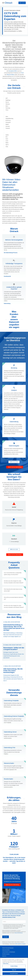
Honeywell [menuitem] (8, 122)
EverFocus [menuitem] (8, 120)
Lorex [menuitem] (7, 140)
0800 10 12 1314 (14, 461)
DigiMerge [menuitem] (8, 100)
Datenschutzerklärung (18, 932)
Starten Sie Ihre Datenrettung (14, 467)
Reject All (14, 969)
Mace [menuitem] (7, 106)
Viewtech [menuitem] (8, 128)
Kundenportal (7, 276)
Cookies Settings (13, 966)
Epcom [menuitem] (7, 102)
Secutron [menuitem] (8, 126)
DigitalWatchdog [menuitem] (9, 118)
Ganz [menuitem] (7, 138)
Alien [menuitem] (7, 116)
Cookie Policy (5, 963)
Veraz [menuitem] (7, 109)
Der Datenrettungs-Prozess (10, 252)
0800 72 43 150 (22, 2)
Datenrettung (7, 303)
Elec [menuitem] (7, 136)
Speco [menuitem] (7, 144)
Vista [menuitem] (7, 146)
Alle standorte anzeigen (20, 943)
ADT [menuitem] (7, 98)
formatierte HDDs (13, 71)
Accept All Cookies (14, 973)
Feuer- (22, 72)
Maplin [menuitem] (7, 124)
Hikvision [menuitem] (8, 104)
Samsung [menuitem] (8, 108)
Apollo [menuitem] (7, 134)
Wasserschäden (10, 74)
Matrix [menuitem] (7, 142)
